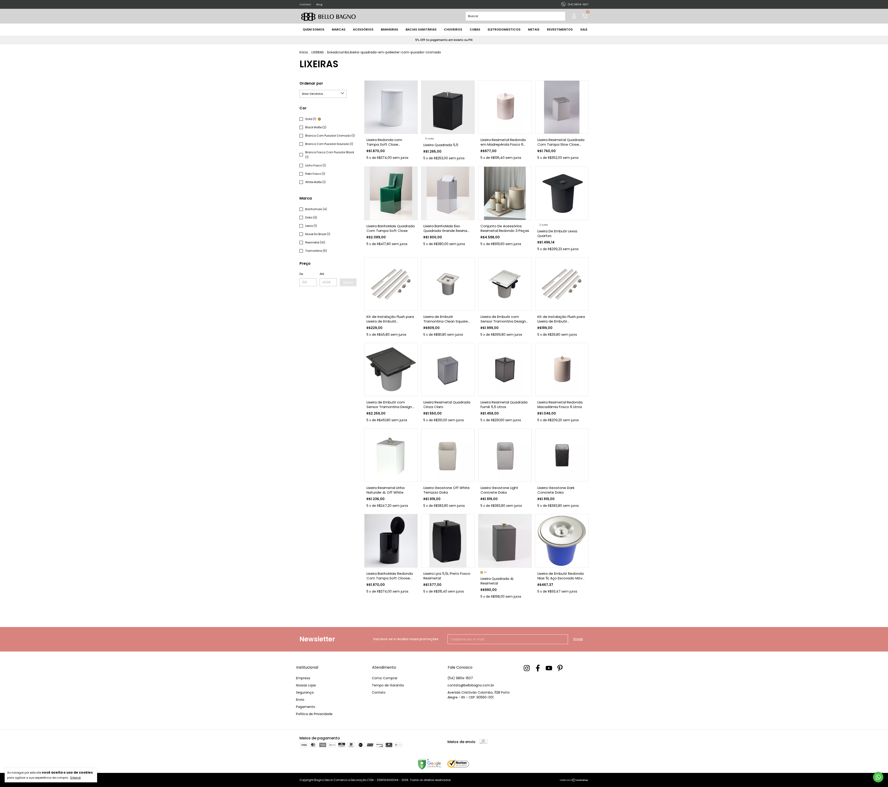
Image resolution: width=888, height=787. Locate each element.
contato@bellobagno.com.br (470, 685)
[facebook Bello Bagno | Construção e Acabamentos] (537, 668)
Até (322, 274)
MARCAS (338, 29)
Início (303, 52)
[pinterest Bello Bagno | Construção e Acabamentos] (560, 668)
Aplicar (348, 282)
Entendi (75, 777)
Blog (319, 4)
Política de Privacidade (314, 714)
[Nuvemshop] (574, 780)
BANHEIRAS (389, 29)
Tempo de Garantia (388, 685)
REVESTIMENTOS (560, 29)
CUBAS (475, 29)
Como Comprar (385, 678)
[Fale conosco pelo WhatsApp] (878, 777)
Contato (305, 4)
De (301, 274)
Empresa (303, 678)
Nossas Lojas (306, 685)
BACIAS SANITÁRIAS (421, 29)
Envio (300, 699)
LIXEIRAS (317, 52)
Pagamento (305, 706)
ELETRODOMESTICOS (504, 29)
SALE (583, 29)
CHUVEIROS (453, 29)
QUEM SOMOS (313, 29)
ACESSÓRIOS (363, 29)
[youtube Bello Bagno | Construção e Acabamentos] (549, 668)
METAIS (534, 29)
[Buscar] (559, 16)
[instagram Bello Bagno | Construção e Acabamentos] (526, 668)
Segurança (305, 692)
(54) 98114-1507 (460, 678)
